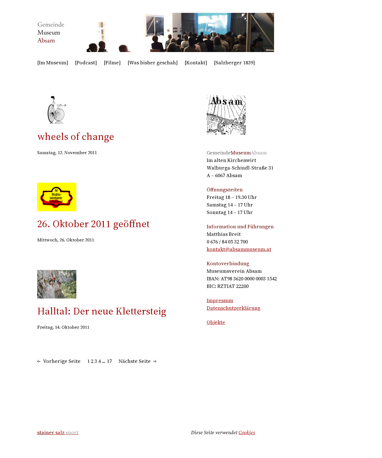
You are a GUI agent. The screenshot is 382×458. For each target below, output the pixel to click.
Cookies (247, 432)
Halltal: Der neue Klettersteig (101, 311)
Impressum (220, 300)
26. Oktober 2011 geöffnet (93, 224)
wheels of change (75, 136)
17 (109, 361)
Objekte (216, 322)
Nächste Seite (138, 361)
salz (58, 432)
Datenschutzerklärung (233, 307)
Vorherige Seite (59, 361)
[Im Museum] (52, 62)
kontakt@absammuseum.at (239, 249)
